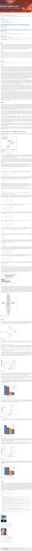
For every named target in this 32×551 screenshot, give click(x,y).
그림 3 (1, 286)
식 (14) (13, 261)
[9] (15, 124)
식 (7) (7, 213)
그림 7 (1, 399)
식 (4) (29, 188)
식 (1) (30, 184)
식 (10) (1, 233)
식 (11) (2, 239)
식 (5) (9, 197)
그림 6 (1, 379)
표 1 (2, 342)
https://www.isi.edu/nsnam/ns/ (12, 511)
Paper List (29, 15)
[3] (25, 85)
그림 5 (1, 376)
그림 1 (1, 133)
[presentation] (7, 174)
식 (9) (1, 228)
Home (3, 11)
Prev (31, 15)
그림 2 (8, 266)
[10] (18, 321)
